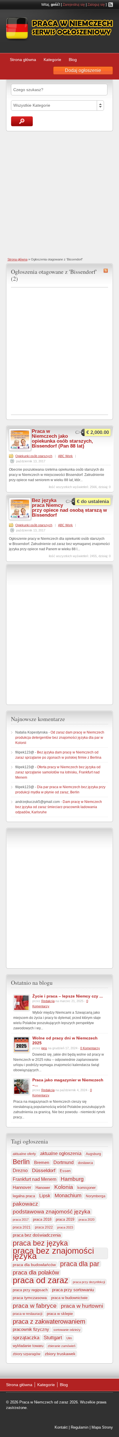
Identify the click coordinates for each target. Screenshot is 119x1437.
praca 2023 (65, 1227)
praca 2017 (21, 1219)
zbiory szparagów (26, 1354)
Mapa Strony (102, 1427)
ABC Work (65, 456)
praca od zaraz (40, 1280)
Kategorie (52, 59)
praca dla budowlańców (34, 1264)
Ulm (69, 1338)
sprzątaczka (26, 1337)
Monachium (68, 1195)
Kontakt (61, 1427)
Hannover (22, 1187)
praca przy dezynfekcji (89, 1282)
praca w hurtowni (82, 1306)
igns (44, 1048)
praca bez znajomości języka (53, 1253)
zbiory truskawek (60, 1353)
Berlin (21, 1162)
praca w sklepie (60, 1314)
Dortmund (63, 1162)
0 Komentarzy (90, 1048)
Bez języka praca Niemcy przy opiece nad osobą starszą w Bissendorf (69, 508)
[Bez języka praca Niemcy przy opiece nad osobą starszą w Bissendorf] (20, 519)
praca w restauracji (27, 1314)
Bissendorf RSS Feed (105, 270)
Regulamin (79, 1427)
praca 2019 (65, 1219)
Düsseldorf (43, 1170)
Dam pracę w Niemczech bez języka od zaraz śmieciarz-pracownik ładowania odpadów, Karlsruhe (58, 807)
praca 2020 (86, 1219)
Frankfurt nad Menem (34, 1179)
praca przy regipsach (30, 1290)
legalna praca (24, 1196)
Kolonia (63, 1187)
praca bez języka (40, 1243)
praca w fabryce (35, 1306)
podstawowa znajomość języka (51, 1212)
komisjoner (86, 1187)
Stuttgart (53, 1337)
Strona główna (23, 59)
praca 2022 (44, 1227)
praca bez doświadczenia (37, 1235)
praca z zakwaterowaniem (49, 1321)
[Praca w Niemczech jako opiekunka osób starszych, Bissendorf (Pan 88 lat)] (20, 450)
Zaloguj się (96, 5)
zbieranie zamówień (61, 1346)
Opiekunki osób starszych (33, 456)
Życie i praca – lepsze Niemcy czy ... (67, 996)
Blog (73, 59)
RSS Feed (110, 4)
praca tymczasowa (30, 1298)
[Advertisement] (59, 193)
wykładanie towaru (28, 1346)
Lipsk (44, 1195)
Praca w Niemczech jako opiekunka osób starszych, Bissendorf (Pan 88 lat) (62, 438)
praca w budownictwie (69, 1298)
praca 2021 (22, 1227)
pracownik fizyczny (31, 1329)
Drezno (20, 1170)
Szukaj (22, 121)
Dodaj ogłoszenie (83, 70)
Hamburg (72, 1179)
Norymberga (95, 1196)
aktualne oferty (24, 1154)
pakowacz (25, 1204)
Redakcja (48, 1001)
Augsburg (93, 1154)
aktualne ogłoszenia (60, 1153)
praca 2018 (42, 1220)
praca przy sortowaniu (73, 1289)
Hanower (43, 1188)
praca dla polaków (36, 1272)
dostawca (85, 1163)
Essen (65, 1171)
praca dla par (79, 1264)
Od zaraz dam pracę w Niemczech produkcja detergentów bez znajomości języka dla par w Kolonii (59, 737)
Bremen (41, 1162)
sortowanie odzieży (67, 1329)
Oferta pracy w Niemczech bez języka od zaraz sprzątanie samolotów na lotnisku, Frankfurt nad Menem (58, 772)
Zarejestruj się (74, 5)
